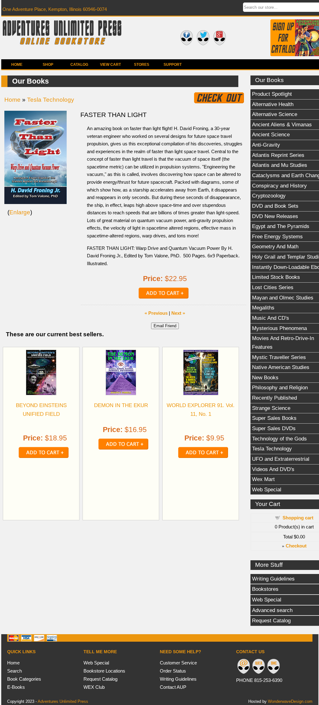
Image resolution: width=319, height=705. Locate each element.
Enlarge (19, 212)
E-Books (16, 687)
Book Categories (24, 679)
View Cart (110, 64)
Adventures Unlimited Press (63, 701)
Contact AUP (173, 687)
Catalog (79, 64)
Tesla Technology (50, 99)
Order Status (173, 670)
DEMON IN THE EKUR (121, 405)
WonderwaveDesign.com (290, 701)
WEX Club (94, 687)
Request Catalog (100, 679)
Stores (141, 64)
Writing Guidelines (178, 679)
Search (14, 670)
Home (16, 64)
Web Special (96, 662)
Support (173, 64)
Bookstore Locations (104, 670)
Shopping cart (298, 517)
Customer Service (178, 662)
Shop (48, 64)
